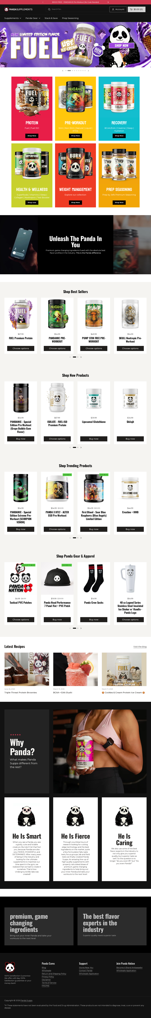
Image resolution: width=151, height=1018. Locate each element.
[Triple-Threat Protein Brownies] (26, 669)
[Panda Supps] (18, 9)
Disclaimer (46, 980)
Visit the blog (140, 646)
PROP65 (45, 986)
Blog (44, 968)
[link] (31, 109)
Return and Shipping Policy (54, 974)
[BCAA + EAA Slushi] (75, 669)
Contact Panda (85, 971)
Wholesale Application (89, 974)
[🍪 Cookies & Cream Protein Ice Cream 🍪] (124, 669)
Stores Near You (86, 968)
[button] (136, 9)
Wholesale (46, 971)
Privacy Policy (48, 977)
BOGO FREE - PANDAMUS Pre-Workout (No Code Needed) (75, 2)
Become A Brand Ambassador (129, 968)
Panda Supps (26, 1000)
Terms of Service (49, 983)
